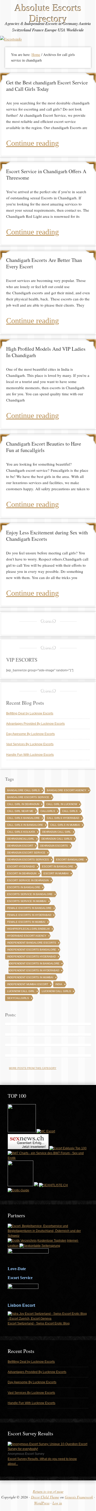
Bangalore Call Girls (23, 790)
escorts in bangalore (23, 887)
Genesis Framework (79, 1497)
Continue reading (32, 143)
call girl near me (20, 811)
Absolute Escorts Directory (48, 13)
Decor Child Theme (45, 1497)
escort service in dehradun (28, 880)
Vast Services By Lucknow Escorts (30, 744)
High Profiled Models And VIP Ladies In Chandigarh (46, 352)
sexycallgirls (18, 998)
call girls (70, 811)
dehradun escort (20, 845)
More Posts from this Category (32, 1068)
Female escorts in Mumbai (26, 921)
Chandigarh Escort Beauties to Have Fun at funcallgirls (43, 447)
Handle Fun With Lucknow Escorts (30, 755)
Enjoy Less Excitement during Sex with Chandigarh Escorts (47, 535)
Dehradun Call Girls (56, 838)
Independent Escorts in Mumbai (30, 977)
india (58, 984)
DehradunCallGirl (20, 838)
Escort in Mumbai (56, 873)
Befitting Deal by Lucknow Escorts (29, 713)
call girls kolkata (21, 831)
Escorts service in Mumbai (26, 901)
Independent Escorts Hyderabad (31, 956)
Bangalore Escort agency (66, 790)
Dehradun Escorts (54, 845)
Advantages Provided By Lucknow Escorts (35, 723)
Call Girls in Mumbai (65, 824)
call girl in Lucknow (61, 804)
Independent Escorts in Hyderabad (33, 970)
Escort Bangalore (70, 859)
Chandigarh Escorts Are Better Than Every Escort (44, 263)
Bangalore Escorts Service (28, 797)
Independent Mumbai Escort (27, 984)
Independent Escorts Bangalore (31, 949)
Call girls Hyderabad (63, 818)
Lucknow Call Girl (21, 991)
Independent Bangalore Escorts (31, 942)
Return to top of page (48, 1491)
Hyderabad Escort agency (26, 935)
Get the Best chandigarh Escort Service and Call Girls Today (47, 85)
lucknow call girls (56, 991)
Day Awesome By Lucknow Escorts (30, 734)
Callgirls (47, 811)
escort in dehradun (21, 873)
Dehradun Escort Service (26, 852)
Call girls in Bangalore (25, 824)
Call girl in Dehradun (23, 804)
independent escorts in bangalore (33, 963)
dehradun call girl (56, 831)
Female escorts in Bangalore (29, 908)
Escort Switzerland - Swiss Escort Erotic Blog (39, 1323)
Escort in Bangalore (57, 866)
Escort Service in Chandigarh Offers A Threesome (46, 174)
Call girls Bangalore (23, 818)
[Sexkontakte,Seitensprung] (39, 1246)
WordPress (41, 1502)
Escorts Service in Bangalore (29, 894)
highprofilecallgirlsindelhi (28, 928)
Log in (57, 1502)
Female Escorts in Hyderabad (29, 915)
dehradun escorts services (28, 859)
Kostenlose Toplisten (51, 1240)
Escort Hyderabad (21, 866)
